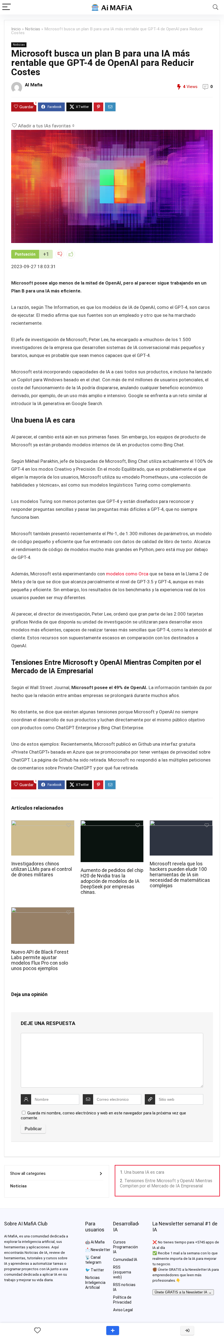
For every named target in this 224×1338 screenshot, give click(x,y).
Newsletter (100, 1250)
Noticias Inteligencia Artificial (95, 1282)
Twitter (97, 1270)
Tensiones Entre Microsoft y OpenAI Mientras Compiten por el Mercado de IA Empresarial (166, 1183)
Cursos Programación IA (125, 1247)
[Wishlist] (37, 1330)
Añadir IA (112, 1330)
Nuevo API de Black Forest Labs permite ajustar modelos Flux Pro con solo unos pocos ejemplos (40, 960)
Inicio (16, 29)
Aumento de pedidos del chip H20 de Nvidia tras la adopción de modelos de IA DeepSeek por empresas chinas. (112, 881)
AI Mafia (33, 84)
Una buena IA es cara (144, 1172)
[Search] (215, 7)
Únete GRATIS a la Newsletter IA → (183, 1292)
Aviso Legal (123, 1310)
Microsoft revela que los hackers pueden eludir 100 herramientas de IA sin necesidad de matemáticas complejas (180, 874)
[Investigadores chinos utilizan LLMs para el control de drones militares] (42, 824)
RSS (116, 1267)
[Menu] (6, 7)
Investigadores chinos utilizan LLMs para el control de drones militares (41, 869)
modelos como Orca (127, 573)
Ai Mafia (98, 1242)
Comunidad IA (125, 1259)
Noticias (32, 29)
